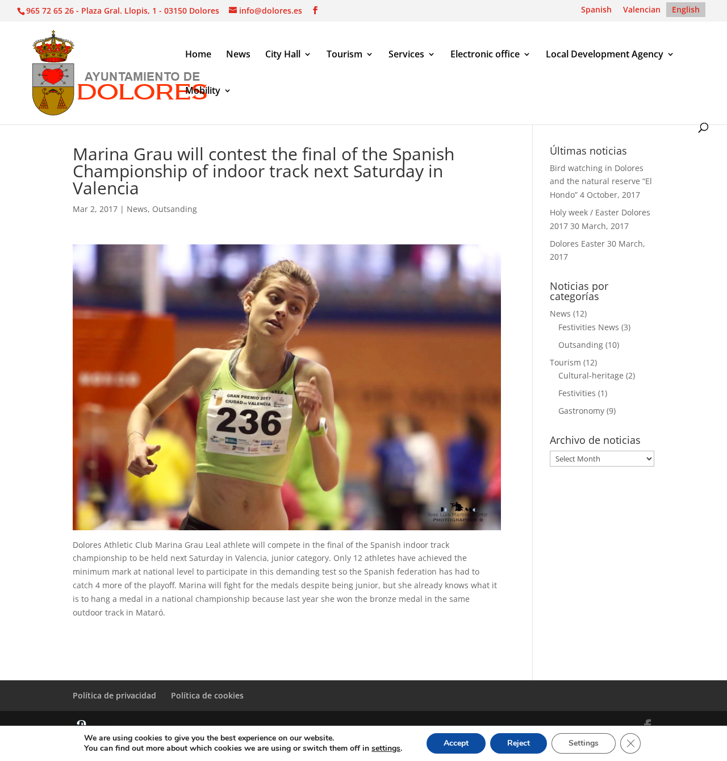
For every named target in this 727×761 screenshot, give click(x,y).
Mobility (202, 91)
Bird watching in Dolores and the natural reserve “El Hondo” (601, 182)
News (238, 55)
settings (385, 748)
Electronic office (485, 55)
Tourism (344, 55)
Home (198, 55)
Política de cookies (207, 695)
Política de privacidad (114, 695)
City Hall (282, 55)
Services (406, 55)
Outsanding (174, 208)
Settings (584, 743)
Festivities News (588, 327)
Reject (518, 743)
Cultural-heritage (591, 375)
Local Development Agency (604, 55)
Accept (456, 743)
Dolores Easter (577, 243)
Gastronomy (581, 410)
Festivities (577, 393)
